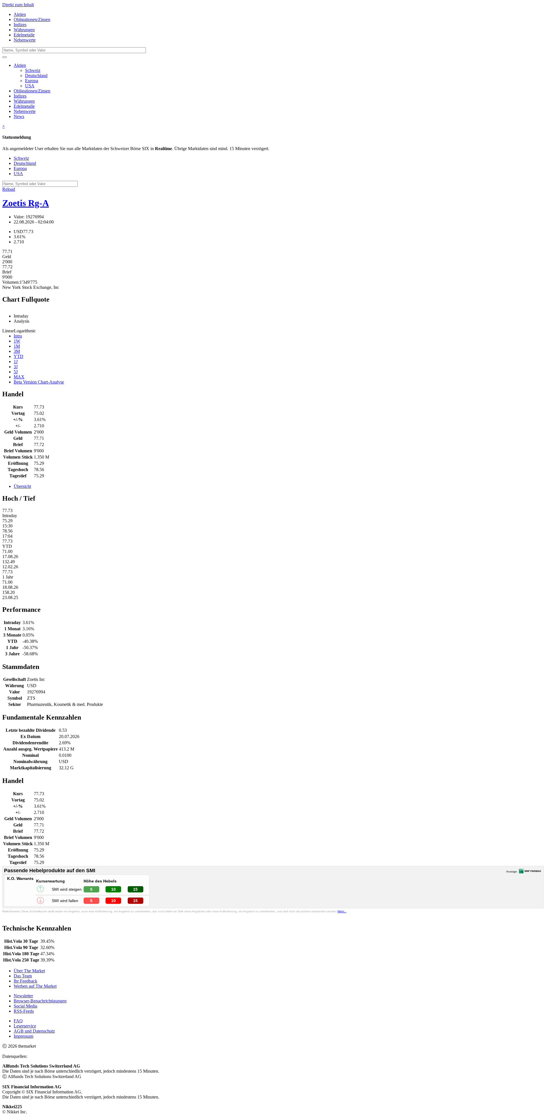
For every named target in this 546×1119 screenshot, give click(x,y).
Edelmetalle (24, 34)
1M (17, 346)
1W (17, 341)
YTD (18, 356)
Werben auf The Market (35, 986)
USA (29, 85)
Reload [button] (8, 189)
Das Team (23, 975)
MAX (19, 376)
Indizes (20, 24)
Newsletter (23, 995)
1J (16, 361)
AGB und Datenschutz (34, 1031)
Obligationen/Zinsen (32, 19)
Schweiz (32, 70)
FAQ (18, 1020)
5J (16, 371)
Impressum (23, 1036)
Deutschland (36, 75)
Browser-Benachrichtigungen (40, 1000)
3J (16, 366)
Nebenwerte (25, 40)
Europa (31, 80)
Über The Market (29, 970)
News (19, 116)
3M (17, 351)
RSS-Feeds (24, 1011)
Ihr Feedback (25, 981)
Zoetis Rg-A (25, 203)
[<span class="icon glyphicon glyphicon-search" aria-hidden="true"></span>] (4, 57)
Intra (18, 335)
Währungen (24, 29)
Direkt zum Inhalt (18, 4)
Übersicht (22, 486)
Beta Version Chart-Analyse (39, 382)
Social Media (25, 1006)
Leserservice (25, 1025)
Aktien (20, 14)
